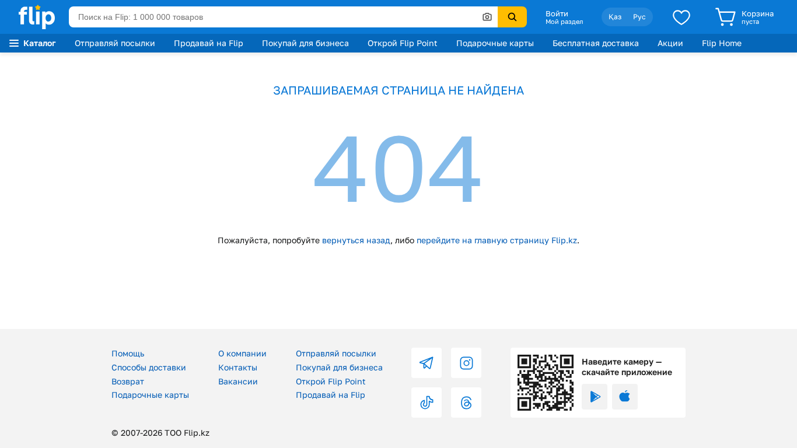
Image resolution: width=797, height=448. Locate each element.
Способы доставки (148, 367)
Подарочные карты (495, 43)
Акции (670, 43)
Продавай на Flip (208, 43)
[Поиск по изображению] (487, 17)
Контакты (237, 367)
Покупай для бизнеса (305, 43)
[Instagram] (466, 363)
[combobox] (283, 16)
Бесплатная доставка (596, 43)
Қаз (615, 16)
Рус (639, 16)
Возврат (127, 381)
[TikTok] (426, 402)
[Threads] (466, 402)
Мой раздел (564, 21)
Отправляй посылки (115, 43)
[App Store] (625, 397)
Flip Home (722, 43)
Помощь (127, 353)
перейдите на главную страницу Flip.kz (497, 240)
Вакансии (238, 381)
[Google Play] (594, 397)
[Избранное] (681, 17)
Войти (557, 13)
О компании (242, 353)
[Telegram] (426, 363)
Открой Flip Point (403, 43)
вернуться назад (356, 240)
